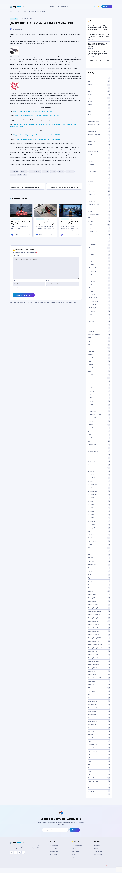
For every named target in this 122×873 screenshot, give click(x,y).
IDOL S (90, 324)
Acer (89, 81)
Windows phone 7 (93, 781)
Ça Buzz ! (90, 154)
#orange (13, 174)
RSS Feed (96, 857)
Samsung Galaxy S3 (93, 627)
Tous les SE (91, 747)
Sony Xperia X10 (92, 721)
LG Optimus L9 (92, 418)
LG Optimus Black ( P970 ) (95, 414)
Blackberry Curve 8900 (94, 124)
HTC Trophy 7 (92, 308)
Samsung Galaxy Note (94, 608)
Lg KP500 (90, 398)
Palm (89, 554)
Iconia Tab (91, 321)
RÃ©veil (90, 581)
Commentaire (17, 255)
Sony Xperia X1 (92, 717)
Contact (96, 848)
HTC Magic (91, 284)
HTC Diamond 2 (92, 271)
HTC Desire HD (92, 258)
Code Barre (91, 164)
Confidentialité (98, 854)
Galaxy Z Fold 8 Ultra (93, 204)
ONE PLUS (91, 534)
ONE (89, 531)
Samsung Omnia (92, 651)
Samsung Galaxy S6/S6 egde (96, 638)
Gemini (90, 211)
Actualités (18, 11)
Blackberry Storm (92, 131)
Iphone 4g (91, 351)
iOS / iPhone (75, 851)
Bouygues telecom (93, 151)
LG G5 (89, 384)
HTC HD (90, 274)
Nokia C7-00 (91, 478)
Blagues (90, 144)
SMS (89, 694)
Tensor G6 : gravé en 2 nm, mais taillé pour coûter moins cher (98, 61)
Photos (90, 571)
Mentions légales (98, 851)
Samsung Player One (93, 661)
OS (89, 548)
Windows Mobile (92, 777)
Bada (89, 111)
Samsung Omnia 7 (93, 658)
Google (90, 224)
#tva (25, 174)
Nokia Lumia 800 (92, 488)
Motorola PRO (92, 444)
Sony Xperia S (92, 711)
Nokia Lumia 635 (92, 484)
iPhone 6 (90, 364)
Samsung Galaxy (92, 601)
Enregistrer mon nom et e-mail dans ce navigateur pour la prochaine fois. (34, 287)
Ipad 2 (89, 344)
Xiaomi (90, 787)
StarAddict (91, 731)
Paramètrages (92, 564)
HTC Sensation (92, 294)
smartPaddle (91, 691)
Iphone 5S (91, 361)
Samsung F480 (92, 598)
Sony (89, 697)
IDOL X (90, 328)
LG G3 (89, 381)
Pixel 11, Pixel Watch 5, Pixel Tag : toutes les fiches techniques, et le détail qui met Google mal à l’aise (97, 27)
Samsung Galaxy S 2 (93, 621)
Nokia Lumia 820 (92, 491)
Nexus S (90, 464)
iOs (58, 6)
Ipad (89, 341)
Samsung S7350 (92, 668)
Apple (89, 98)
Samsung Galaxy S (93, 618)
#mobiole (61, 171)
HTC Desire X (92, 264)
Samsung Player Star (93, 664)
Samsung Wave (92, 674)
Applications (75, 857)
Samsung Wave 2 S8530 (94, 677)
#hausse (53, 171)
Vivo (89, 764)
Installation (91, 331)
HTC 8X (90, 251)
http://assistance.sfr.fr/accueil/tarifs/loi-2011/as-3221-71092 (32, 111)
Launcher (90, 374)
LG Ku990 (90, 401)
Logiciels (90, 424)
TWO (89, 754)
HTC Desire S (91, 261)
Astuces (90, 104)
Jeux (89, 371)
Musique (90, 448)
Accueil (11, 11)
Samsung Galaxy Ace (94, 604)
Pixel (89, 574)
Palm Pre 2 (91, 561)
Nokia (89, 468)
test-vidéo (91, 738)
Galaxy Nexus (92, 194)
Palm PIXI (90, 558)
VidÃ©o (90, 761)
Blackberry (91, 114)
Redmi (89, 584)
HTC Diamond (92, 268)
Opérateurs (64, 6)
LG (88, 378)
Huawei (90, 314)
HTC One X (91, 291)
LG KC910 (90, 388)
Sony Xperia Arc (92, 701)
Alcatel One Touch (93, 88)
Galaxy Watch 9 (92, 198)
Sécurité (74, 854)
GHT (89, 218)
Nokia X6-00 (91, 521)
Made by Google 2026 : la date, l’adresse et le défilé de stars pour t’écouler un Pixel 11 (70, 224)
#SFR (19, 174)
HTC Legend (91, 281)
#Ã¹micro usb (14, 171)
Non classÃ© (91, 524)
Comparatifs (53, 857)
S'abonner (74, 830)
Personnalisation (92, 568)
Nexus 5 (90, 454)
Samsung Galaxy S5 (93, 634)
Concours (90, 168)
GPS (89, 234)
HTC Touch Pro (92, 304)
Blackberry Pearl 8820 (94, 128)
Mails (89, 434)
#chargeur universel (35, 171)
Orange (90, 544)
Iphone (90, 348)
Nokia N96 (91, 514)
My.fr (18, 6)
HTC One (90, 288)
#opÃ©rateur (70, 171)
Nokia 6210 (91, 474)
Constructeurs (92, 171)
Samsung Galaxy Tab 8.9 (95, 648)
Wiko (89, 774)
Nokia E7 (90, 481)
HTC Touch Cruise (93, 301)
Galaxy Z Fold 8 (92, 201)
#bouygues (23, 171)
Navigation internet (93, 451)
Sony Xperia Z (92, 724)
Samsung (90, 591)
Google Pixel (53, 854)
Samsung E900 (92, 594)
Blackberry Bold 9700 (94, 118)
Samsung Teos (92, 671)
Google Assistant (92, 228)
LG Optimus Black (92, 411)
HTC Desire (91, 254)
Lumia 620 (91, 428)
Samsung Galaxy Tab (94, 641)
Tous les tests (54, 845)
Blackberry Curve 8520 (94, 121)
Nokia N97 (91, 518)
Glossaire (90, 221)
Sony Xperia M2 (92, 707)
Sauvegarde (91, 684)
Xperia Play (91, 791)
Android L (90, 94)
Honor (89, 241)
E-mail (48, 280)
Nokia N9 (90, 508)
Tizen (89, 741)
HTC (89, 248)
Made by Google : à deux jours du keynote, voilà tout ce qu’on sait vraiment (45, 224)
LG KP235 (90, 394)
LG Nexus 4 (91, 404)
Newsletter (107, 6)
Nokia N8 (90, 501)
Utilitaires (90, 757)
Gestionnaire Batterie (93, 214)
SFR (89, 688)
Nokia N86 (91, 504)
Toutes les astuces (77, 845)
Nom (14, 280)
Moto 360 (90, 438)
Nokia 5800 (91, 471)
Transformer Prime (93, 751)
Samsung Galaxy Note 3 (94, 614)
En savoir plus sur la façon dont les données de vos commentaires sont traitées (56, 302)
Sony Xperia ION (92, 704)
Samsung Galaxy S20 (94, 624)
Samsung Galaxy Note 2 (94, 611)
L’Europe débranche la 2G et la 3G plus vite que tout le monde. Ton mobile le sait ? (21, 224)
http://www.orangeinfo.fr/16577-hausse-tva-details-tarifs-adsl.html (37, 115)
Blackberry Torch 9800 (94, 134)
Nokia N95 (91, 511)
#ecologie (45, 171)
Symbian (90, 734)
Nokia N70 (91, 498)
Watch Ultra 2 (91, 771)
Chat (89, 158)
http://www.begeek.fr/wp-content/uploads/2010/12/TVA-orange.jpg (38, 139)
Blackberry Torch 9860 (94, 138)
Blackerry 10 (91, 141)
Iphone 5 (90, 358)
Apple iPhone (53, 848)
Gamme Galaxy (92, 208)
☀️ (99, 6)
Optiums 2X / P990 (93, 541)
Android (52, 6)
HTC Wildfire (91, 311)
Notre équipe (97, 845)
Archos (90, 101)
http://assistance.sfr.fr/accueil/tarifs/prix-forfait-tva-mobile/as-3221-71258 (37, 135)
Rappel (90, 578)
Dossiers (90, 181)
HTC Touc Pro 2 (92, 298)
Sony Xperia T (92, 714)
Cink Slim (90, 161)
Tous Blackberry (92, 744)
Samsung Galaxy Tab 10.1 (95, 644)
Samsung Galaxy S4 (93, 631)
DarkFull (90, 178)
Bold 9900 (91, 148)
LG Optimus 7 (91, 408)
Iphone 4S (91, 354)
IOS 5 (89, 338)
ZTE (89, 794)
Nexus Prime (91, 461)
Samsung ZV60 (92, 681)
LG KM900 (91, 391)
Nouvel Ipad (91, 528)
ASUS (89, 108)
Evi (89, 184)
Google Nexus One (93, 231)
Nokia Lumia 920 (92, 494)
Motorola (90, 441)
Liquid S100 (91, 421)
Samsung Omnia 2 (93, 654)
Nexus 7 (90, 458)
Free (89, 188)
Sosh (89, 727)
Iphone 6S (91, 368)
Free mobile (91, 191)
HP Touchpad (92, 244)
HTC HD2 (90, 278)
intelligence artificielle (94, 334)
